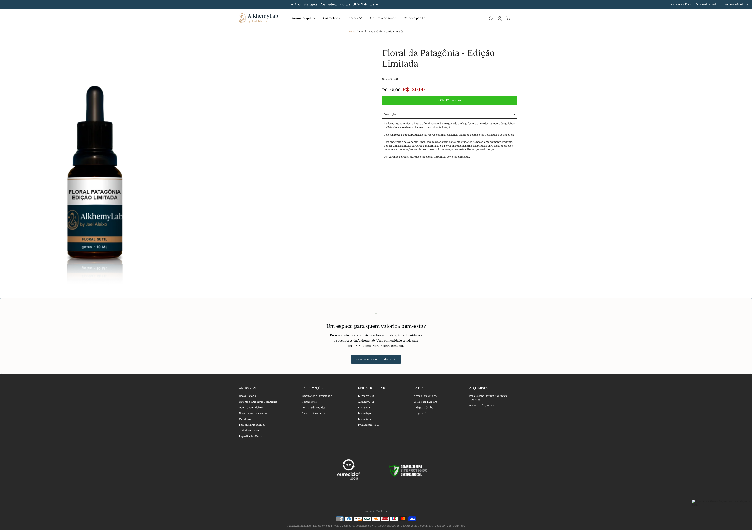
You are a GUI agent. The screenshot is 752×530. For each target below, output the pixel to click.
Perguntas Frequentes (252, 424)
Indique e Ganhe (423, 407)
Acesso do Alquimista (481, 405)
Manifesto (245, 419)
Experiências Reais (680, 4)
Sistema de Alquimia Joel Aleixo (258, 402)
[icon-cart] (508, 18)
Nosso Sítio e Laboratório (253, 413)
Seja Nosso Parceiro (425, 402)
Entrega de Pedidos (313, 407)
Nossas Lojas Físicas (425, 396)
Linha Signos (365, 413)
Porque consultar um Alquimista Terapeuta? (488, 398)
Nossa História (247, 396)
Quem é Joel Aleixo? (251, 407)
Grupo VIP (420, 413)
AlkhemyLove (366, 402)
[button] (449, 100)
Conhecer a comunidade (373, 359)
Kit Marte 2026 (366, 396)
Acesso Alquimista (706, 4)
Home (351, 31)
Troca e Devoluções (313, 413)
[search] (490, 18)
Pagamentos (309, 402)
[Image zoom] (95, 169)
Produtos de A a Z (368, 424)
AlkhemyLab (304, 526)
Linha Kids (364, 419)
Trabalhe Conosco (249, 430)
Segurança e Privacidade (317, 396)
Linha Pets (364, 407)
